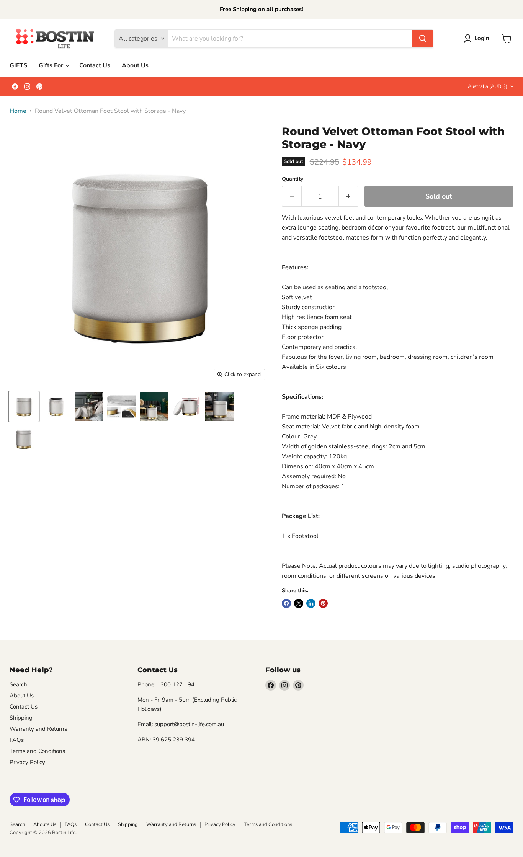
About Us (135, 65)
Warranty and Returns (38, 729)
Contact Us (94, 65)
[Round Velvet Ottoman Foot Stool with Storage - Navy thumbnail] (24, 406)
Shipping (21, 718)
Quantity (292, 179)
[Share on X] (298, 603)
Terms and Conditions (37, 751)
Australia (487, 86)
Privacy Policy (27, 762)
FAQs (17, 740)
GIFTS (18, 65)
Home (18, 111)
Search (18, 684)
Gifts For (52, 65)
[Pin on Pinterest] (323, 603)
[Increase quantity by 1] (348, 196)
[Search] (422, 38)
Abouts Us (44, 824)
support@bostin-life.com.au (189, 724)
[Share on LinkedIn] (310, 603)
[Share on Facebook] (286, 603)
